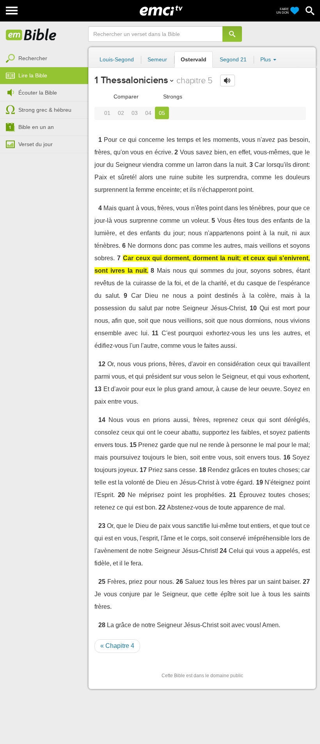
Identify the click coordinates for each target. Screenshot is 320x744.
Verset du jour (35, 144)
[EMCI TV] (161, 10)
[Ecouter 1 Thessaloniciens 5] (227, 80)
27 (306, 581)
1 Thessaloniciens (131, 80)
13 (97, 389)
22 (161, 507)
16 (286, 457)
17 (143, 470)
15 (133, 445)
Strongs (172, 96)
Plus (266, 59)
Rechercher (32, 58)
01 (107, 113)
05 (162, 113)
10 (253, 308)
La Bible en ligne (31, 35)
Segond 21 (233, 59)
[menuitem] (44, 58)
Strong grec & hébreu (44, 110)
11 (155, 333)
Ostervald (193, 59)
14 (101, 420)
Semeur (157, 59)
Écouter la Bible (37, 92)
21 (232, 495)
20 (121, 495)
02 (121, 113)
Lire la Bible (32, 75)
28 (101, 625)
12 (101, 364)
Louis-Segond (117, 59)
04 (148, 113)
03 (135, 113)
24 (223, 550)
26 (179, 581)
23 (101, 525)
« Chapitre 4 (117, 645)
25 (101, 581)
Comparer (125, 96)
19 (259, 482)
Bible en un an (36, 127)
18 (202, 470)
